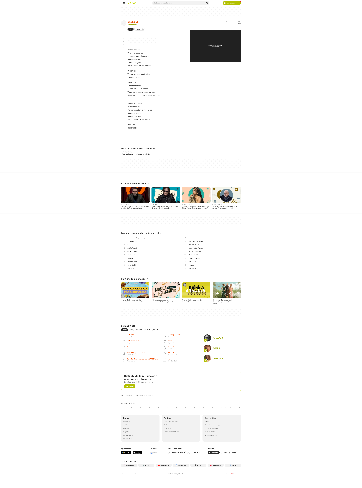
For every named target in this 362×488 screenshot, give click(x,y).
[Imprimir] (123, 41)
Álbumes (126, 428)
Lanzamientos (127, 438)
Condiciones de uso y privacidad (215, 425)
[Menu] (123, 3)
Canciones (126, 421)
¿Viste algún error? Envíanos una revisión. (135, 154)
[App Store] (137, 452)
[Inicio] (122, 395)
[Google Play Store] (126, 452)
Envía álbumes (168, 425)
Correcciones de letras (171, 432)
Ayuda (207, 421)
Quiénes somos (210, 432)
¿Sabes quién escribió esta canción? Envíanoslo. (138, 148)
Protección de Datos (211, 428)
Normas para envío (211, 435)
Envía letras (168, 428)
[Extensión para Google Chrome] (155, 452)
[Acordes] (123, 38)
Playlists (126, 432)
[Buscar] (207, 3)
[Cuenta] (239, 3)
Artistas (125, 425)
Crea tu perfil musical (171, 421)
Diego (131, 152)
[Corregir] (123, 44)
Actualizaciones (128, 435)
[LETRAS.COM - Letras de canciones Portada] (131, 3)
